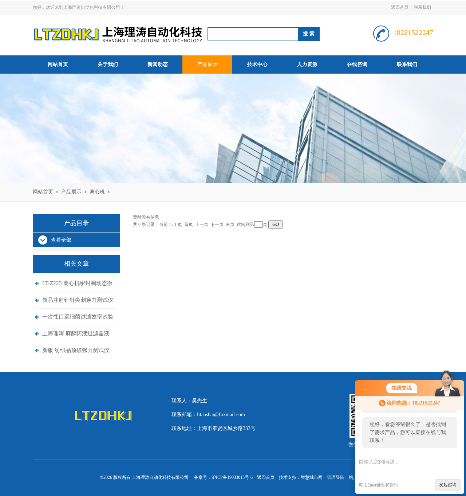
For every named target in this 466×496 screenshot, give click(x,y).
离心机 (97, 192)
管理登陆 (335, 477)
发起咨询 (448, 484)
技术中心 (257, 64)
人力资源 (307, 64)
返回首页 (399, 7)
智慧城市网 (312, 477)
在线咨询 (357, 64)
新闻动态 (157, 64)
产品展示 (207, 64)
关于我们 (108, 64)
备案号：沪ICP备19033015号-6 (223, 477)
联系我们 (422, 7)
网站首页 (58, 64)
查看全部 (61, 240)
